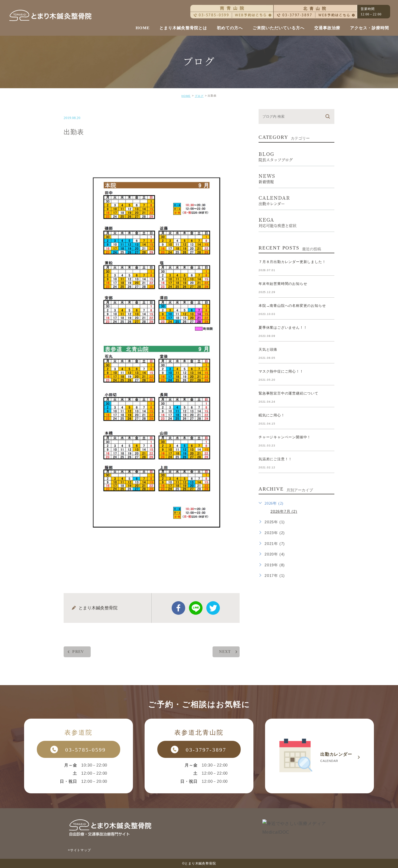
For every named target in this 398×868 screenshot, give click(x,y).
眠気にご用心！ (272, 415)
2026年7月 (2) (283, 511)
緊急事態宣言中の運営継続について (288, 393)
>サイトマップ (79, 850)
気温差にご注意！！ (275, 459)
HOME (186, 95)
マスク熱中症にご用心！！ (281, 371)
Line (196, 608)
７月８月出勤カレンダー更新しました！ (292, 262)
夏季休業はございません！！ (283, 328)
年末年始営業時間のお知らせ (283, 284)
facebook (178, 608)
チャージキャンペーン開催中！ (285, 437)
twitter (213, 608)
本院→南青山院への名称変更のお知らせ (292, 306)
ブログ (199, 95)
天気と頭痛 (268, 349)
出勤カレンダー (319, 756)
